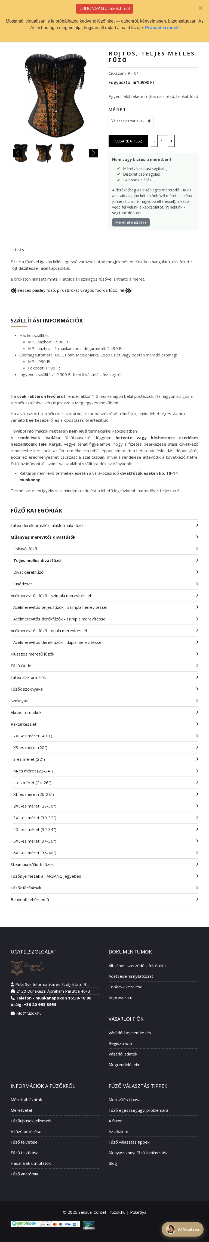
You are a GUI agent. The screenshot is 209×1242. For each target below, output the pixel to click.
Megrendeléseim (124, 1064)
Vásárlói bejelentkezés (130, 1032)
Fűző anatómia (24, 1173)
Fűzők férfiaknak (26, 887)
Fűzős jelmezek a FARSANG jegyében (46, 876)
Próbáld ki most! (162, 27)
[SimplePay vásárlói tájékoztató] (45, 1224)
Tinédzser (22, 583)
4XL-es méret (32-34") (34, 829)
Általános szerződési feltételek (138, 965)
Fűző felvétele (24, 1142)
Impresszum (120, 997)
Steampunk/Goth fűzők (32, 864)
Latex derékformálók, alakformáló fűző (47, 525)
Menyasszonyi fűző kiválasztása (138, 1152)
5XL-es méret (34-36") (34, 841)
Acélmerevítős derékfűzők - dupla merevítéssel (57, 642)
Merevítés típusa (124, 1099)
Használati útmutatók (31, 1163)
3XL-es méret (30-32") (34, 817)
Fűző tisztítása (24, 1152)
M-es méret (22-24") (33, 771)
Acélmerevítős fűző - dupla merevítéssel (49, 630)
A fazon (115, 1120)
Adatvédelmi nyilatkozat (131, 976)
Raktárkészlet (23, 724)
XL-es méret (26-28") (33, 794)
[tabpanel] (104, 270)
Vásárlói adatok (123, 1054)
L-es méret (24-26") (32, 782)
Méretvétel (21, 1110)
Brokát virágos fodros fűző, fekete (99, 290)
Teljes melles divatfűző (37, 560)
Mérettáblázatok (26, 1099)
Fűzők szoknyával (27, 689)
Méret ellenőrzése (131, 222)
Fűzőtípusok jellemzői (31, 1120)
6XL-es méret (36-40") (34, 852)
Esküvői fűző (25, 548)
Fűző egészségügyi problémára (138, 1110)
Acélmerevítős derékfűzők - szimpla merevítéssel (59, 619)
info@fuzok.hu (29, 1013)
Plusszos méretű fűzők (32, 654)
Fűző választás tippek (129, 1142)
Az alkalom (118, 1131)
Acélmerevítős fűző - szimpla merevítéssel (51, 595)
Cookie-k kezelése (126, 986)
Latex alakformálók (28, 677)
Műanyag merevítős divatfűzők (43, 537)
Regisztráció (120, 1043)
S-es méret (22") (29, 759)
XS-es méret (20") (30, 747)
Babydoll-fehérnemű (30, 899)
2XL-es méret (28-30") (34, 806)
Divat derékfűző (28, 572)
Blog (113, 1163)
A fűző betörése (26, 1131)
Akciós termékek (26, 712)
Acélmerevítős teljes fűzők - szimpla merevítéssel (60, 607)
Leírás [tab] (17, 250)
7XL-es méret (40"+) (32, 735)
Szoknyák (19, 700)
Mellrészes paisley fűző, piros (39, 290)
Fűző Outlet (22, 665)
